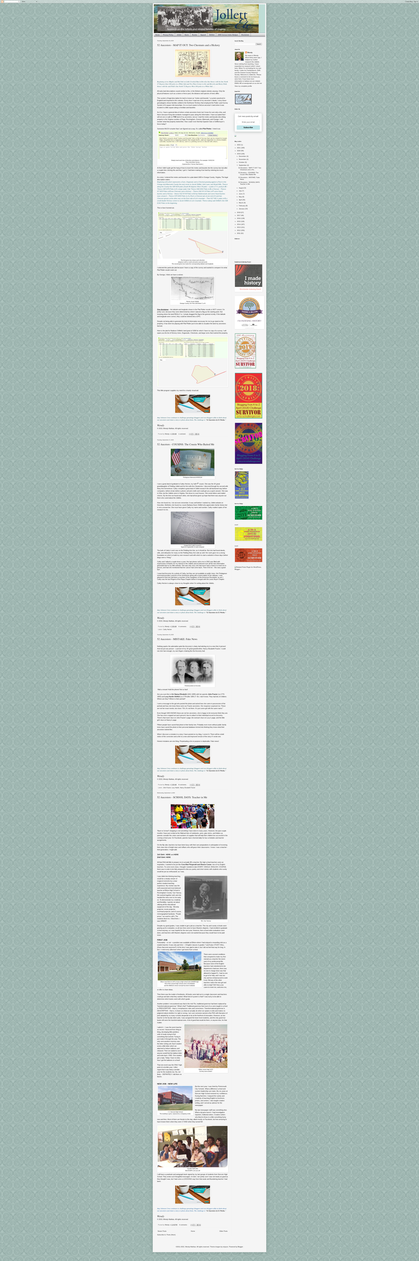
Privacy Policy (168, 35)
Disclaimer (245, 35)
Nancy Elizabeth (180, 694)
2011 (239, 233)
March (241, 203)
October (242, 162)
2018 (239, 212)
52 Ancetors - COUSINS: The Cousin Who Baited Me (185, 444)
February (242, 206)
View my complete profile (243, 86)
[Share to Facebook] (196, 434)
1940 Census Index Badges (228, 35)
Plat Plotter (207, 129)
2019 (239, 154)
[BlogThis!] (192, 434)
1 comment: (182, 434)
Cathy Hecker (167, 629)
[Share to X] (194, 434)
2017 (239, 215)
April (240, 200)
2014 (239, 224)
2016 (239, 218)
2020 (239, 151)
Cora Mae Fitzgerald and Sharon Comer (196, 864)
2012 (239, 230)
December (242, 156)
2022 (239, 145)
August (241, 188)
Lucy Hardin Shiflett (172, 696)
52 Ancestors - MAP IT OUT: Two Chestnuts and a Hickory (188, 45)
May (240, 197)
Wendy (249, 52)
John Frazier (213, 694)
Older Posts (223, 1231)
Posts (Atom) (171, 1235)
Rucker (194, 35)
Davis (187, 35)
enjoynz (225, 1247)
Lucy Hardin (175, 787)
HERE (168, 854)
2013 (239, 227)
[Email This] (190, 434)
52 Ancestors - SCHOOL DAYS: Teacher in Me (182, 797)
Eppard (203, 35)
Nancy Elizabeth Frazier (187, 787)
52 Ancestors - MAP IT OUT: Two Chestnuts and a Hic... (249, 169)
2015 (239, 221)
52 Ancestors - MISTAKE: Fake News (177, 639)
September (243, 165)
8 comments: (182, 785)
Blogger (240, 1247)
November (242, 159)
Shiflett (212, 35)
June (241, 194)
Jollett (179, 35)
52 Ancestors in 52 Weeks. (216, 612)
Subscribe (248, 127)
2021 (239, 148)
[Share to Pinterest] (198, 434)
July (240, 191)
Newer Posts (162, 1231)
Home (157, 35)
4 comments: (182, 626)
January (242, 209)
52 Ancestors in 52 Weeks (216, 420)
